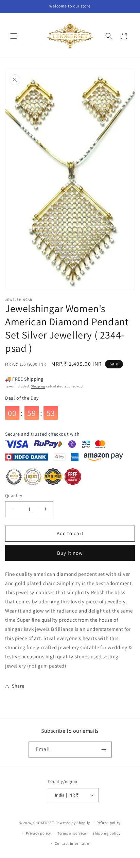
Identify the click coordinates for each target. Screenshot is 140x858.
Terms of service (71, 833)
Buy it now (70, 553)
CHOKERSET (43, 822)
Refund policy (109, 822)
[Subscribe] (104, 749)
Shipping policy (106, 833)
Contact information (73, 843)
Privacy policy (38, 833)
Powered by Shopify (72, 822)
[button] (13, 36)
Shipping (38, 386)
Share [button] (18, 686)
